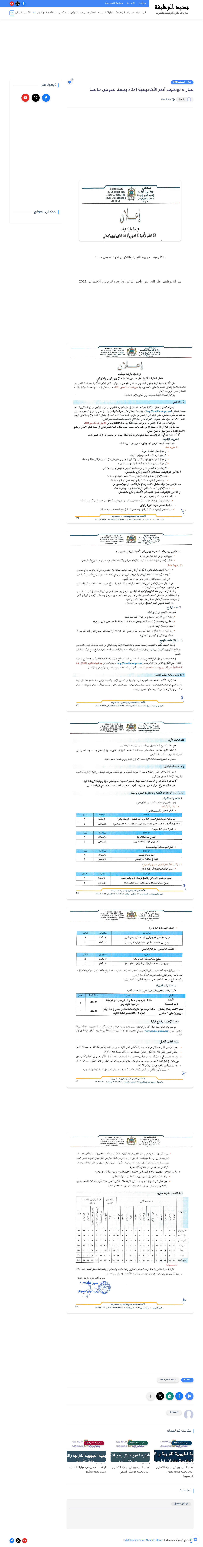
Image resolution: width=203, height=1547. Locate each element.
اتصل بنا (131, 3)
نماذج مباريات (88, 12)
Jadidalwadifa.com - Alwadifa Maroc (143, 1540)
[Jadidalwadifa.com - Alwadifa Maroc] (172, 9)
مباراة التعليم (105, 12)
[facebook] (23, 3)
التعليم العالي (23, 12)
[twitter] (17, 3)
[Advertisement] (101, 50)
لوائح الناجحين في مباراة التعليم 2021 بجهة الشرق (87, 1470)
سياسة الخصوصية (114, 3)
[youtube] (12, 3)
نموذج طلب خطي (68, 12)
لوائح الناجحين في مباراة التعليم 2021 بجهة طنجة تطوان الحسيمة (174, 1472)
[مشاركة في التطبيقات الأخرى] (151, 1396)
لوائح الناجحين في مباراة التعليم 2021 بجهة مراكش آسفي (131, 1470)
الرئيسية (141, 12)
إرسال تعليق (181, 1504)
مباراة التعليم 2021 (182, 82)
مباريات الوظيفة (125, 12)
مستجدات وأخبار (46, 12)
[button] (179, 1396)
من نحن (142, 3)
